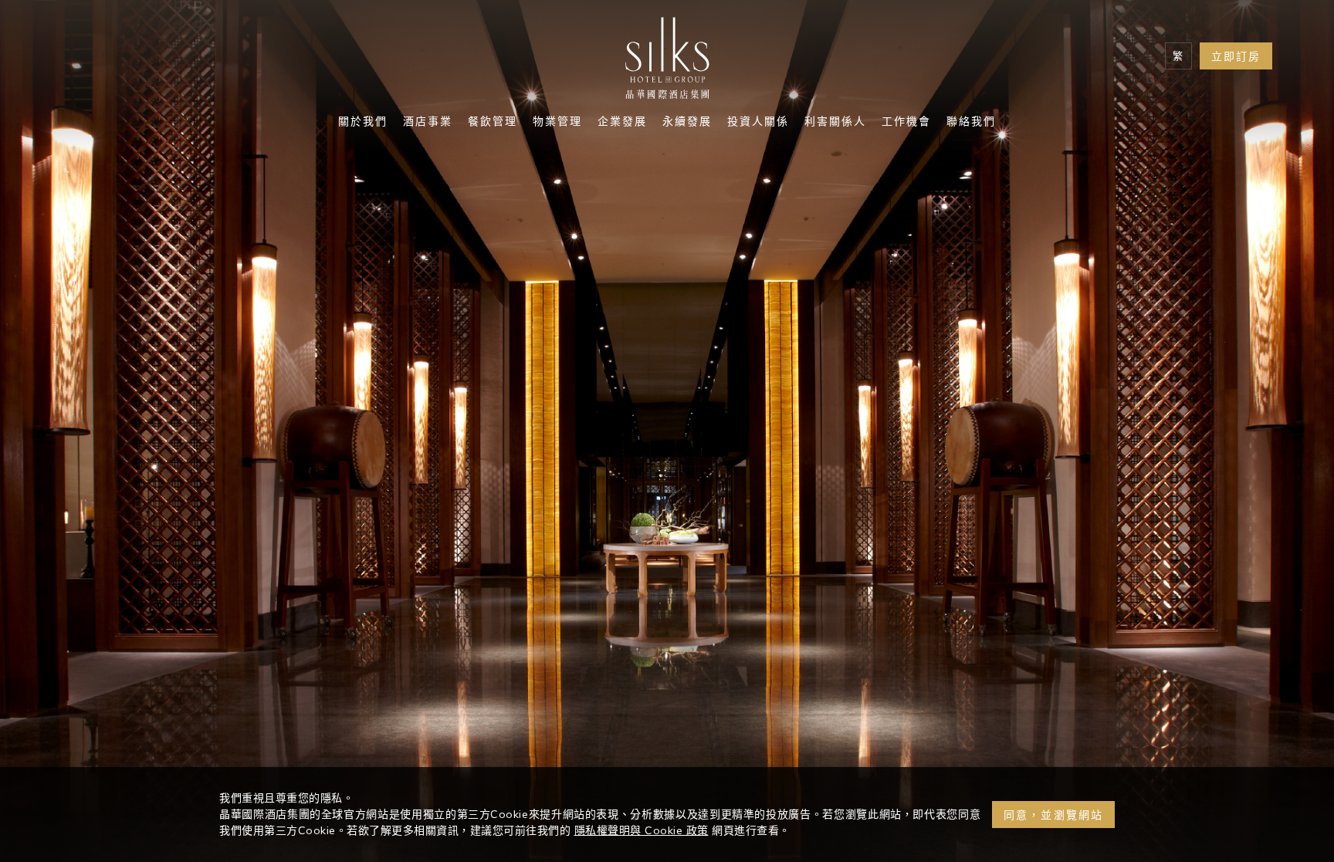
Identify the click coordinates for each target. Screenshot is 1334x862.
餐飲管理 (492, 122)
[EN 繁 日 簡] (1178, 56)
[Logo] (667, 61)
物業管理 (557, 122)
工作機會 (906, 122)
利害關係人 (835, 122)
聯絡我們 (971, 122)
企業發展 (622, 122)
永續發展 (687, 122)
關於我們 (363, 122)
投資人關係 (758, 122)
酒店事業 (427, 122)
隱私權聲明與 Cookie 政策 (641, 830)
